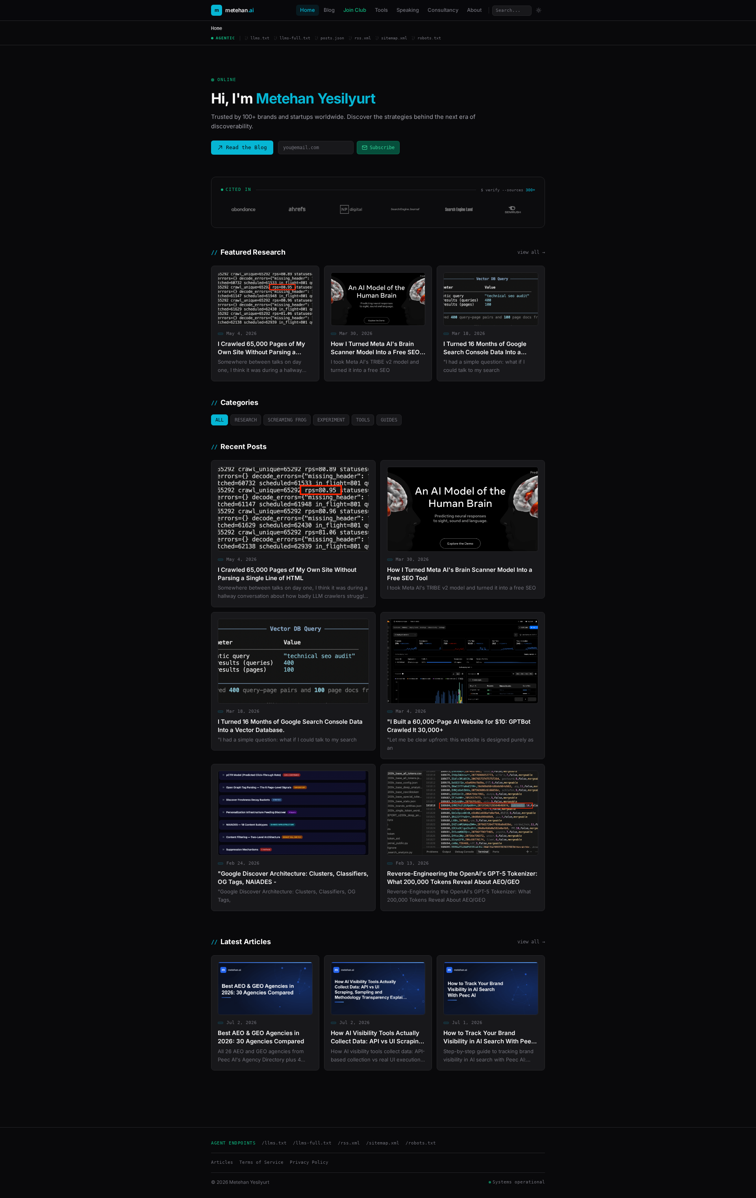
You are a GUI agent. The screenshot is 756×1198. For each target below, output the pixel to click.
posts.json (332, 38)
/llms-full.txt (312, 1143)
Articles (222, 1162)
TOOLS (363, 420)
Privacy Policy (309, 1162)
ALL (219, 420)
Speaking (408, 10)
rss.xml (362, 38)
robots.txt (429, 38)
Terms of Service (261, 1162)
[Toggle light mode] (538, 10)
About (474, 10)
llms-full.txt (295, 38)
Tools (381, 10)
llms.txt (259, 38)
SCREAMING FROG (287, 420)
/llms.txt (274, 1143)
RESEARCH (246, 420)
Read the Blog (246, 147)
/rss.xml (349, 1143)
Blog (329, 10)
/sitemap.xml (382, 1143)
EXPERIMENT (331, 420)
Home (307, 10)
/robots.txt (421, 1143)
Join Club (354, 10)
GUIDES (389, 420)
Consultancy (443, 10)
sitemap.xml (394, 38)
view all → (531, 252)
